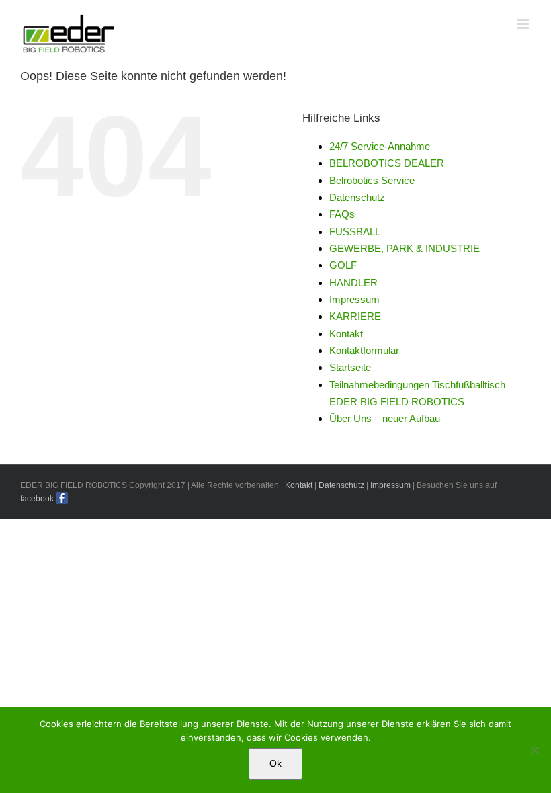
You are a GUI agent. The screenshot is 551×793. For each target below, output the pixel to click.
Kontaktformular (364, 350)
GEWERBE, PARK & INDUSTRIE (404, 248)
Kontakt (346, 333)
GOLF (343, 265)
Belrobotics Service (372, 180)
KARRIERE (355, 316)
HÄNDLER (353, 282)
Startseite (350, 367)
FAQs (342, 214)
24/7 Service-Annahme (379, 146)
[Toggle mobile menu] (524, 24)
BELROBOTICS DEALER (386, 163)
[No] (534, 750)
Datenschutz (357, 197)
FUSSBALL (354, 231)
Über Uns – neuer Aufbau (384, 418)
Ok (275, 763)
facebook (37, 498)
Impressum (354, 299)
